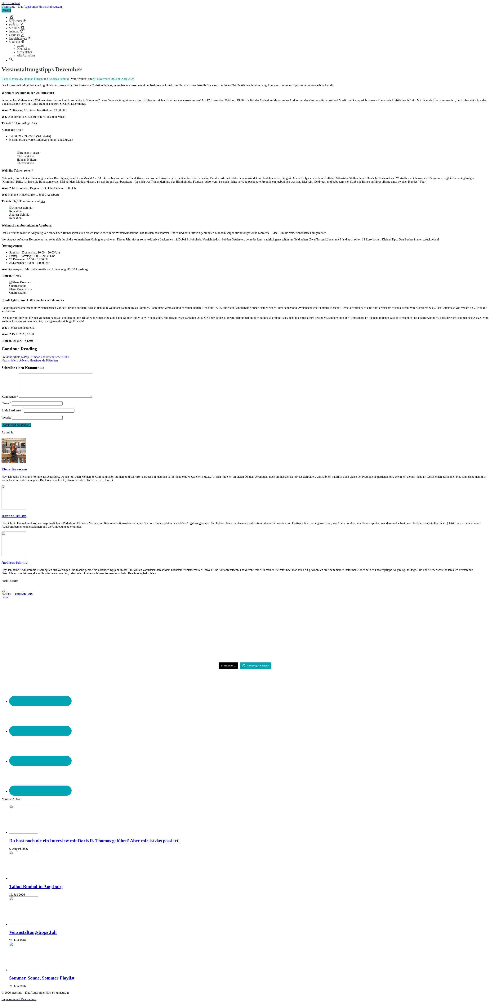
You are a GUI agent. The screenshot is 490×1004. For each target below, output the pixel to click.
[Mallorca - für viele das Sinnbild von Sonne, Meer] (407, 649)
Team (20, 45)
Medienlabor (24, 52)
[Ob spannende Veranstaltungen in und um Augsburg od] (82, 647)
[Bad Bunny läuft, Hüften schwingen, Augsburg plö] (244, 610)
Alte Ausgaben (26, 55)
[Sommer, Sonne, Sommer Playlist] (23, 969)
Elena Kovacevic (12, 78)
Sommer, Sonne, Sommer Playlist (41, 977)
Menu (6, 10)
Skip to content (11, 3)
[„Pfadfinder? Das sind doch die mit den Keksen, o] (407, 631)
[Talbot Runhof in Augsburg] (23, 878)
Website (6, 417)
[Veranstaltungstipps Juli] (23, 924)
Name (6, 403)
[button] (11, 60)
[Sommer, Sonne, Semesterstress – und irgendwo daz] (407, 610)
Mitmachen (23, 48)
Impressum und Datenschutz (19, 999)
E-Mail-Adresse (12, 410)
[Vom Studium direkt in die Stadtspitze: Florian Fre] (82, 612)
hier (43, 201)
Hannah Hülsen (33, 78)
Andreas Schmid (59, 78)
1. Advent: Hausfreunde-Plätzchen (30, 360)
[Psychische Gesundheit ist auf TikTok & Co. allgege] (244, 650)
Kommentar (10, 396)
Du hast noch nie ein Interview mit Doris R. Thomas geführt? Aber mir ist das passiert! (94, 840)
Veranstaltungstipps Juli (33, 932)
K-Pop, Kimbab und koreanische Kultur (35, 357)
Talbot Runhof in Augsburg (36, 886)
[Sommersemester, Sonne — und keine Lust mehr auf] (82, 630)
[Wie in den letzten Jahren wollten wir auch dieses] (244, 631)
